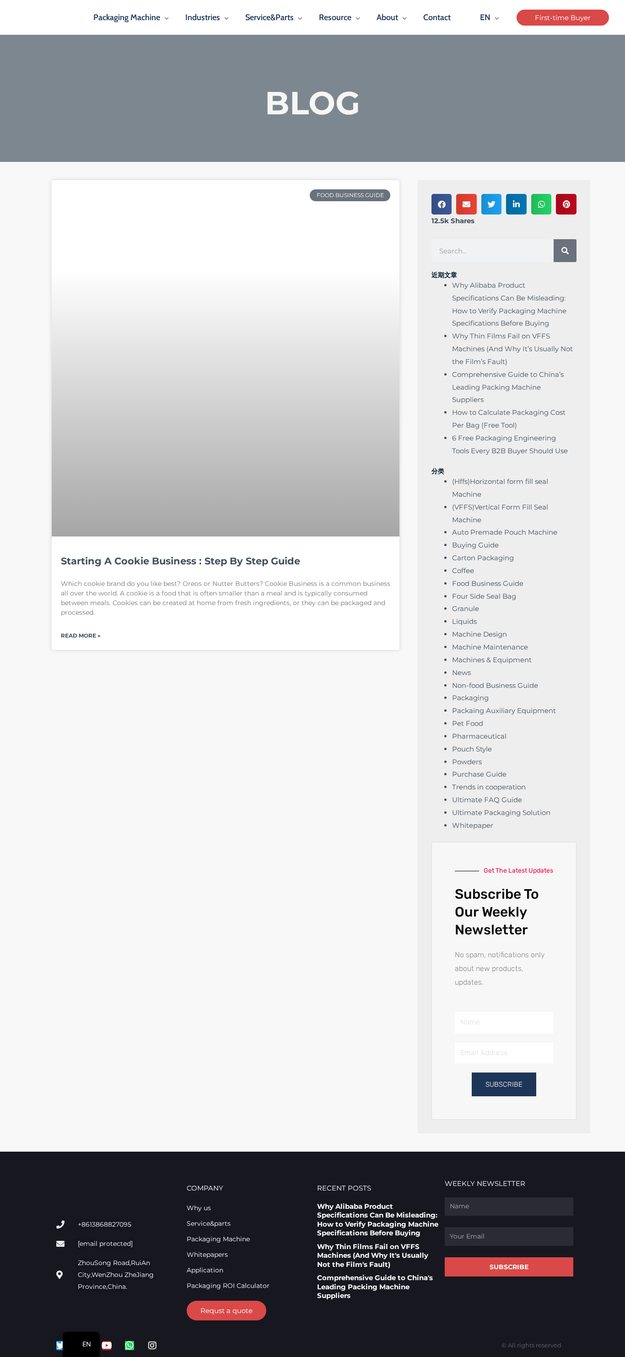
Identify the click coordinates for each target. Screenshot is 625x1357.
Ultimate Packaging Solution (501, 812)
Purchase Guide (479, 774)
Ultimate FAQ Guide (487, 799)
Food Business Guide (487, 583)
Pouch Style (472, 749)
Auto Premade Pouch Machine (504, 532)
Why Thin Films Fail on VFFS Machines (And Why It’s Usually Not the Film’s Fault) (512, 349)
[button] (164, 17)
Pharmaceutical (479, 736)
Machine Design (479, 634)
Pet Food (467, 723)
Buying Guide (475, 545)
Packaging (470, 697)
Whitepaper (472, 825)
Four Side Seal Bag (484, 596)
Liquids (464, 621)
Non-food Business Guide (495, 685)
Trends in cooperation (489, 787)
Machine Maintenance (490, 647)
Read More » (81, 635)
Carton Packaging (483, 557)
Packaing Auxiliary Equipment (504, 710)
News (461, 672)
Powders (467, 761)
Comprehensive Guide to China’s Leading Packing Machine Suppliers (508, 387)
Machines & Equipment (492, 659)
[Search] (565, 250)
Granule (465, 608)
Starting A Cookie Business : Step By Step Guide (180, 561)
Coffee (463, 570)
